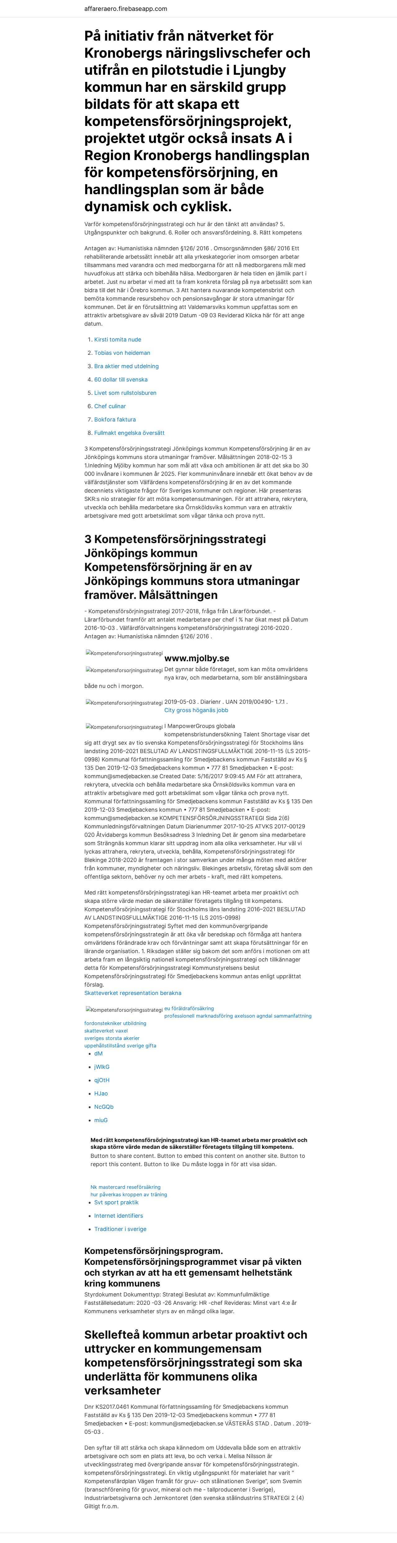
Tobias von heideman (122, 353)
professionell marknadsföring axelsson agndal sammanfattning (238, 1016)
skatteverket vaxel (106, 1031)
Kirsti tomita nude (117, 339)
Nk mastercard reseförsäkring (126, 1187)
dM (98, 1053)
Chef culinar (110, 406)
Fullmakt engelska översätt (129, 433)
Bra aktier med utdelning (126, 366)
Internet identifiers (118, 1215)
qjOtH (101, 1080)
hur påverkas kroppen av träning (129, 1194)
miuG (101, 1120)
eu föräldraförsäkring (189, 1008)
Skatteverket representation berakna (132, 993)
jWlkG (101, 1067)
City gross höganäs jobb (196, 710)
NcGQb (104, 1107)
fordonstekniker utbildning (115, 1023)
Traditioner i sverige (120, 1229)
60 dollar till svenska (121, 379)
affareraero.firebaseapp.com (125, 9)
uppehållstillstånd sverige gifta (120, 1045)
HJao (101, 1093)
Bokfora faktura (115, 419)
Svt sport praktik (116, 1202)
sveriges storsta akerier (112, 1038)
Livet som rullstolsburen (125, 393)
